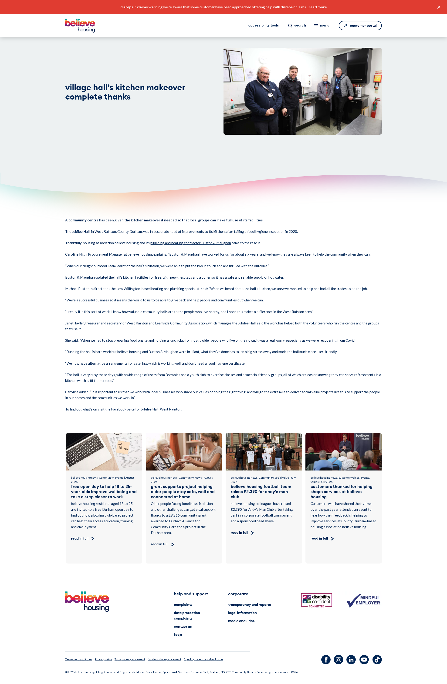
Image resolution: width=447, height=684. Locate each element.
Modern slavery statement (164, 659)
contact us (183, 626)
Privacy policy (103, 659)
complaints (183, 605)
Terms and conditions (78, 659)
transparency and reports (249, 605)
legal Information (242, 613)
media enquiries (241, 621)
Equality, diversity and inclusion (203, 659)
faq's (178, 635)
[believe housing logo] (80, 26)
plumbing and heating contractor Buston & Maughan (190, 243)
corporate (238, 594)
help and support (191, 594)
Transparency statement (130, 659)
